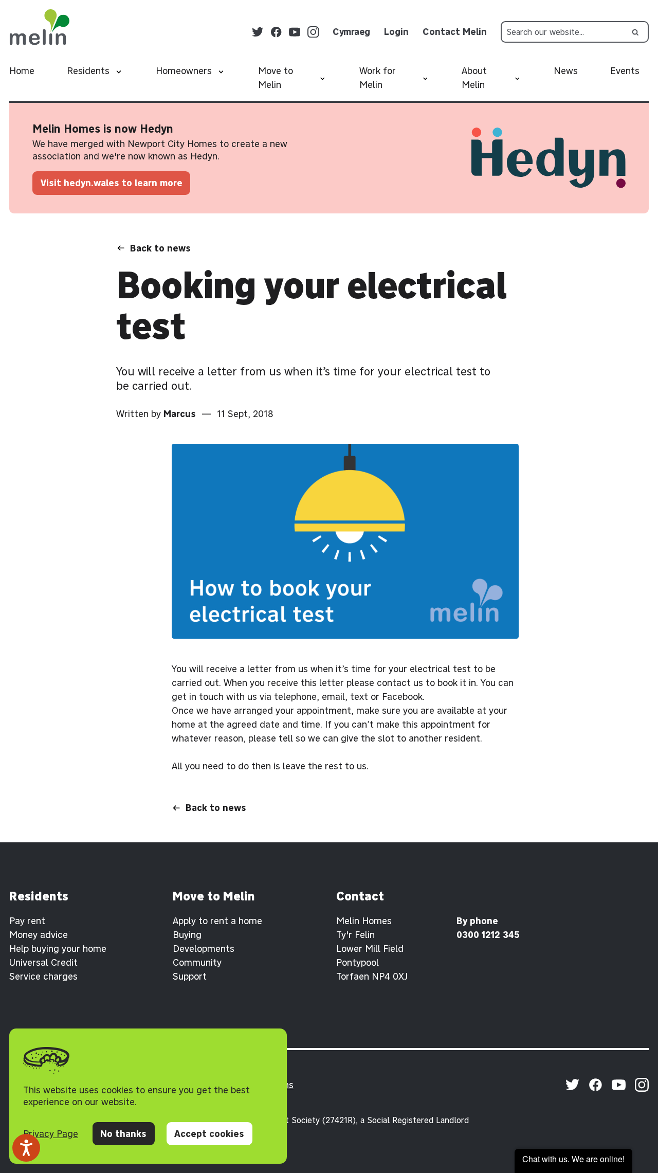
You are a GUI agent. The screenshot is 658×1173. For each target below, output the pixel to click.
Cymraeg (351, 32)
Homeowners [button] (184, 71)
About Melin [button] (474, 78)
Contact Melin (455, 32)
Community (197, 962)
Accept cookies (209, 1134)
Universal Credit (43, 962)
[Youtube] (295, 32)
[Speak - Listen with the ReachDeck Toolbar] (26, 1148)
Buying (187, 935)
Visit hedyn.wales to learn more (111, 183)
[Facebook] (276, 32)
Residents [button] (88, 71)
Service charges (43, 976)
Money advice (38, 935)
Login (396, 32)
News (566, 71)
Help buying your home (57, 948)
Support (190, 976)
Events (624, 71)
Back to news (160, 248)
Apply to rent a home (217, 921)
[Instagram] (313, 32)
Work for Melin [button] (377, 78)
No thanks (123, 1134)
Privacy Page (50, 1134)
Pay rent (27, 921)
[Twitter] (258, 32)
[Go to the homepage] (39, 27)
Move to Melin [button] (275, 78)
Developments (203, 948)
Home (21, 71)
